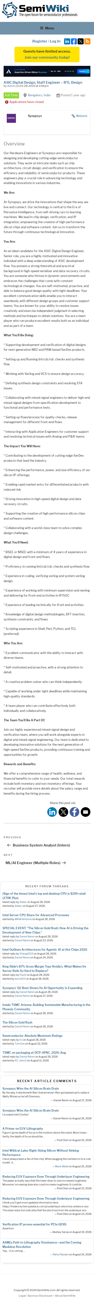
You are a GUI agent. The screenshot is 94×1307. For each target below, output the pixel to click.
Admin (11, 86)
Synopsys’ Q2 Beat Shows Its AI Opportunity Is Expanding (42, 988)
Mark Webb (61, 1166)
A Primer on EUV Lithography (22, 1128)
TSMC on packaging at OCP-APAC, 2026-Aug (34, 1052)
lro (21, 1039)
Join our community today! (47, 57)
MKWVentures (23, 919)
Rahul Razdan (61, 1254)
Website (81, 116)
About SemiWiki (65, 1295)
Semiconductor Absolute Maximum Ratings (32, 1036)
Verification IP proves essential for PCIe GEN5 (34, 1224)
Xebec (23, 902)
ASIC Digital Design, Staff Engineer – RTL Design (43, 82)
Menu (49, 28)
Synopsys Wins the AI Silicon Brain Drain (30, 1088)
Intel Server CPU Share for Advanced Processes (35, 915)
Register (39, 41)
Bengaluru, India (39, 95)
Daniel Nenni (27, 936)
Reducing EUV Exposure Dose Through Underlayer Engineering (45, 1176)
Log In (55, 41)
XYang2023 (26, 953)
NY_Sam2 (21, 1060)
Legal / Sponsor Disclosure (36, 1295)
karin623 (20, 978)
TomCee (20, 1043)
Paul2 (23, 975)
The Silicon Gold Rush (17, 1022)
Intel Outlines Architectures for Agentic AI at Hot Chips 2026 (44, 949)
